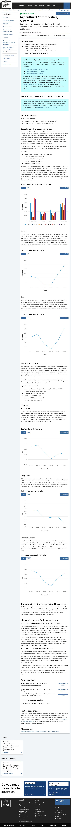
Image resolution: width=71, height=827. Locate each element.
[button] (67, 6)
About (54, 5)
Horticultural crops (8, 34)
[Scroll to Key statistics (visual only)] (35, 41)
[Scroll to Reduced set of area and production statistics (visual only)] (65, 96)
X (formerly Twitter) (62, 814)
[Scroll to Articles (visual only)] (10, 738)
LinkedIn (59, 816)
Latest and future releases (26, 803)
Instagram (59, 812)
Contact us (37, 813)
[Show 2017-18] (34, 225)
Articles (5, 61)
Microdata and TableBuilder (23, 811)
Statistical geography (24, 809)
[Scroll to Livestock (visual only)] (31, 406)
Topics (20, 805)
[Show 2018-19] (41, 225)
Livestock (5, 37)
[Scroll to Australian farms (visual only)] (38, 116)
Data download (64, 13)
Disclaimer (32, 825)
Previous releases (60, 35)
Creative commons (9, 825)
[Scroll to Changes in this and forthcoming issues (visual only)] (59, 620)
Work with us (38, 805)
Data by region (23, 807)
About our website (39, 803)
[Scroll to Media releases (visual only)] (17, 759)
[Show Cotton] (44, 355)
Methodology (6, 58)
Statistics (21, 5)
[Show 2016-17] (27, 225)
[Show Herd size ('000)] (44, 470)
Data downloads (7, 52)
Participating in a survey (42, 5)
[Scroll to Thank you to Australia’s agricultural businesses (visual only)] (67, 604)
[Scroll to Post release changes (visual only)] (42, 711)
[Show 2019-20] (48, 225)
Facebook (59, 810)
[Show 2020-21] (55, 225)
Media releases (7, 64)
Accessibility (53, 825)
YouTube (59, 818)
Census (29, 5)
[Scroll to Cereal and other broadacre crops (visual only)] (54, 129)
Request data (22, 819)
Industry (14, 10)
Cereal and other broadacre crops (7, 30)
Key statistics (6, 17)
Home (3, 10)
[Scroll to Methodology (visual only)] (35, 729)
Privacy (43, 825)
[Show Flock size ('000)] (45, 596)
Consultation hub (39, 811)
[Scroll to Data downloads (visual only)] (38, 680)
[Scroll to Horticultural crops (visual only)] (40, 364)
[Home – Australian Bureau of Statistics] (6, 803)
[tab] (23, 188)
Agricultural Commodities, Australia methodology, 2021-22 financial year (40, 731)
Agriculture (21, 10)
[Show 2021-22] (62, 225)
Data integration (23, 817)
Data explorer (22, 815)
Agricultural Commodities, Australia (34, 10)
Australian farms (7, 27)
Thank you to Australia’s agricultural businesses (9, 42)
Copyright (21, 825)
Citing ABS (37, 809)
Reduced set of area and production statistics (8, 22)
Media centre (38, 807)
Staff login (64, 825)
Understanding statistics (25, 821)
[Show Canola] (44, 291)
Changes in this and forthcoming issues (8, 48)
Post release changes (8, 55)
